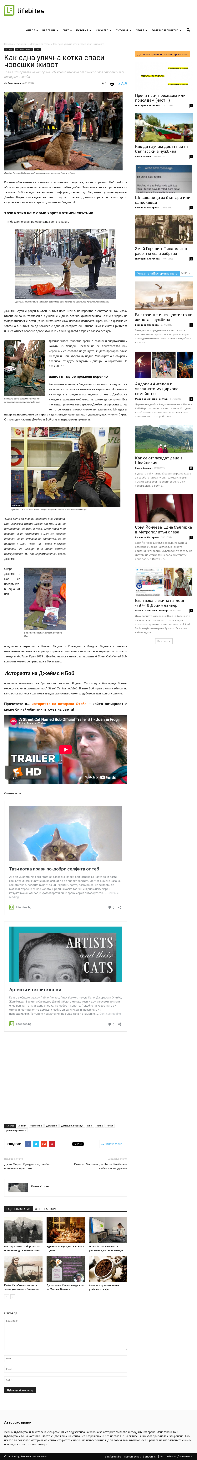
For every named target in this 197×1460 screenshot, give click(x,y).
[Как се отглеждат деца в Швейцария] (164, 439)
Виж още (162, 641)
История (82, 30)
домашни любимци (72, 1125)
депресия (51, 1125)
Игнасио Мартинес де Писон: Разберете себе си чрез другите (100, 1166)
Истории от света (24, 49)
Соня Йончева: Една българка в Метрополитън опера (163, 529)
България (48, 30)
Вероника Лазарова (147, 207)
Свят (66, 30)
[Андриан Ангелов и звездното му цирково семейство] (164, 365)
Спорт (140, 30)
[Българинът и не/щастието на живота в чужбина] (164, 295)
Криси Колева (143, 156)
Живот (30, 30)
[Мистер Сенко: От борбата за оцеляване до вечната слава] (23, 1230)
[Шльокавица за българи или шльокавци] (164, 178)
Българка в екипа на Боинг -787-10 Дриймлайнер (161, 603)
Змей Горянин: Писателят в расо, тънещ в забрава (161, 251)
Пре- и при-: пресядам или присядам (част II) (160, 98)
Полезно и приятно (165, 30)
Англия (22, 1125)
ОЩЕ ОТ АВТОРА (46, 1209)
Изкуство (102, 30)
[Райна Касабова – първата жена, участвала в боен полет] (23, 1269)
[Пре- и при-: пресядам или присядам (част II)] (164, 76)
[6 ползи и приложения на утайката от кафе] (108, 1269)
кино (90, 1125)
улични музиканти (16, 1130)
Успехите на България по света (157, 273)
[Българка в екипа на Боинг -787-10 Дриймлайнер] (164, 581)
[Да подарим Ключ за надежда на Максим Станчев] (66, 1269)
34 (191, 468)
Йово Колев (14, 83)
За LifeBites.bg (113, 1457)
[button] (188, 30)
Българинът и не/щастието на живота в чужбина (163, 317)
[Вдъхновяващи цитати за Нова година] (66, 1230)
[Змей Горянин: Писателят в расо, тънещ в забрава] (164, 229)
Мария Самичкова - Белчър (151, 398)
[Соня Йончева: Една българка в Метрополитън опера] (164, 508)
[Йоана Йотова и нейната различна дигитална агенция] (108, 1230)
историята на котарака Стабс (60, 704)
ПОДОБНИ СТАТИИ (18, 1209)
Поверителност (133, 1457)
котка (100, 1125)
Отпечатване (113, 1144)
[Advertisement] (98, 541)
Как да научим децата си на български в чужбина (162, 149)
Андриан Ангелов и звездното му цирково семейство (157, 389)
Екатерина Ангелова (147, 105)
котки (110, 1125)
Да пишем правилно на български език (162, 54)
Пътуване (122, 30)
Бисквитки (150, 1457)
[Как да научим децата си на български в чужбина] (164, 127)
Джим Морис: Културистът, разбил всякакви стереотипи (27, 1166)
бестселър (36, 1125)
